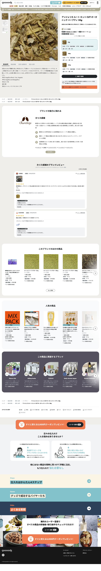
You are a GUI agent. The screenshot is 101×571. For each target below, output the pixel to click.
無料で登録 (8, 278)
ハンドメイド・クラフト (52, 147)
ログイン (92, 2)
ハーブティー (26, 99)
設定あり (72, 34)
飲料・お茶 (17, 99)
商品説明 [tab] (5, 64)
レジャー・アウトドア (76, 6)
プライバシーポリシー (87, 550)
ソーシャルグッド (61, 147)
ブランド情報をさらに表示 (80, 36)
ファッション (54, 6)
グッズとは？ (66, 550)
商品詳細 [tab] (13, 64)
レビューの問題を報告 (81, 173)
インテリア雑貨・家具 (45, 6)
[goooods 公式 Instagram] (3, 555)
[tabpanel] (30, 77)
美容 (26, 6)
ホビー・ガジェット (87, 6)
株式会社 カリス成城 (71, 31)
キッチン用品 (36, 6)
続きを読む (18, 190)
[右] (95, 273)
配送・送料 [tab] (32, 64)
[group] (75, 424)
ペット (59, 6)
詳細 (90, 31)
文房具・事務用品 (66, 6)
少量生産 (44, 147)
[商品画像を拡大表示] (34, 37)
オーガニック (39, 147)
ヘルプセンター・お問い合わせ (69, 555)
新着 (16, 6)
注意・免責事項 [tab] (22, 64)
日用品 (30, 6)
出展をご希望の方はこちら (68, 553)
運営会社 (84, 553)
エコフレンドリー (70, 147)
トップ (3, 99)
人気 (12, 6)
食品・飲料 (21, 6)
